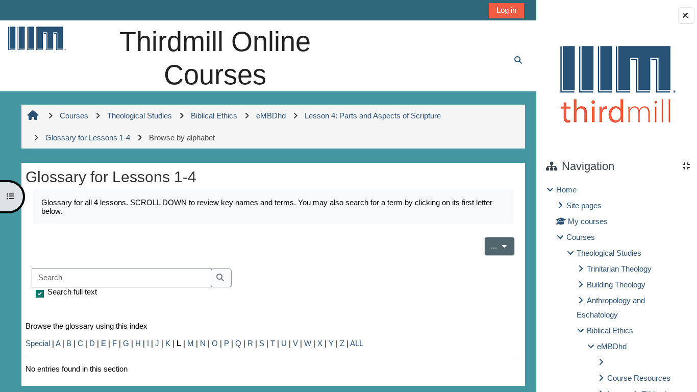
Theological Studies (609, 253)
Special (38, 343)
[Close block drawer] (686, 15)
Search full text (72, 291)
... (503, 245)
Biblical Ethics (610, 330)
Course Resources (638, 378)
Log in (506, 10)
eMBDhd (612, 346)
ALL (356, 343)
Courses (580, 237)
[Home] (36, 38)
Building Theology (616, 284)
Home (566, 189)
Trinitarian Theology (619, 268)
